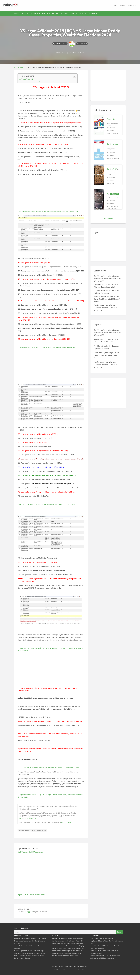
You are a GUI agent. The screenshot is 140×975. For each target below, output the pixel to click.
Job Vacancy (110, 123)
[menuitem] (115, 5)
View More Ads (108, 218)
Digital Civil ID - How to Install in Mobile (31, 895)
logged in (29, 912)
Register (122, 5)
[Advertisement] (66, 5)
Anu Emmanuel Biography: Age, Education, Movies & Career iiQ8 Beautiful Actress (105, 307)
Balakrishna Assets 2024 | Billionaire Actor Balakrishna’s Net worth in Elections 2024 (48, 212)
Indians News (60, 53)
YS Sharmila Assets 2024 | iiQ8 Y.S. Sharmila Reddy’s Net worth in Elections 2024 (46, 347)
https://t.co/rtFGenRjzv (27, 818)
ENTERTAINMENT (81, 966)
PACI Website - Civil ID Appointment (30, 852)
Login (115, 5)
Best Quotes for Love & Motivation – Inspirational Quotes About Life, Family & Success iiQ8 (107, 278)
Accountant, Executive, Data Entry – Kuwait (28, 946)
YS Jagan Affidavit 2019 (27, 79)
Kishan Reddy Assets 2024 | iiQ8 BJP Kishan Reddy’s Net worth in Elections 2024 (46, 504)
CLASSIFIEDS (34, 13)
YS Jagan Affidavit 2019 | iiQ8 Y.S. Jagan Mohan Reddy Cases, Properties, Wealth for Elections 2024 (52, 81)
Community (91, 13)
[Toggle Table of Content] (73, 76)
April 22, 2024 (66, 822)
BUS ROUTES (56, 13)
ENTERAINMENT (69, 13)
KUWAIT (45, 13)
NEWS (24, 13)
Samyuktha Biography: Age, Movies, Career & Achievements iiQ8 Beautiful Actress (107, 299)
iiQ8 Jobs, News (61, 44)
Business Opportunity (112, 198)
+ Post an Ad (132, 5)
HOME (16, 13)
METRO (81, 13)
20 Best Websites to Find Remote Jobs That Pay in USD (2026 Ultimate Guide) (51, 768)
